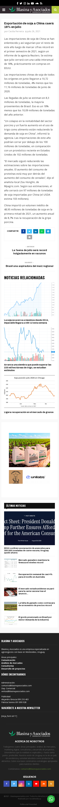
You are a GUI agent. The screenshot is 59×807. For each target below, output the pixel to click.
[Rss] (51, 784)
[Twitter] (14, 784)
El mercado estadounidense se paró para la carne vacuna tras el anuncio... (36, 591)
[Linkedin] (29, 784)
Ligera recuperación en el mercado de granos (29, 412)
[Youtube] (36, 784)
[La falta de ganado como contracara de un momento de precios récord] (10, 606)
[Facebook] (7, 784)
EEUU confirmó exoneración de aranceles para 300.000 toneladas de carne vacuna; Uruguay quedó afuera (27, 550)
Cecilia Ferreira (16, 31)
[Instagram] (21, 784)
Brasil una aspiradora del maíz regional (29, 266)
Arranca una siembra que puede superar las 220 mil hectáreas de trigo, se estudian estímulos (27, 368)
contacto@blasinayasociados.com (36, 769)
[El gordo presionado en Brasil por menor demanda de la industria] (10, 620)
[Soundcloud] (44, 784)
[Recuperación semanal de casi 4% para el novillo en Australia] (10, 577)
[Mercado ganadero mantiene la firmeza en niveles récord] (10, 563)
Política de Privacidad (28, 804)
